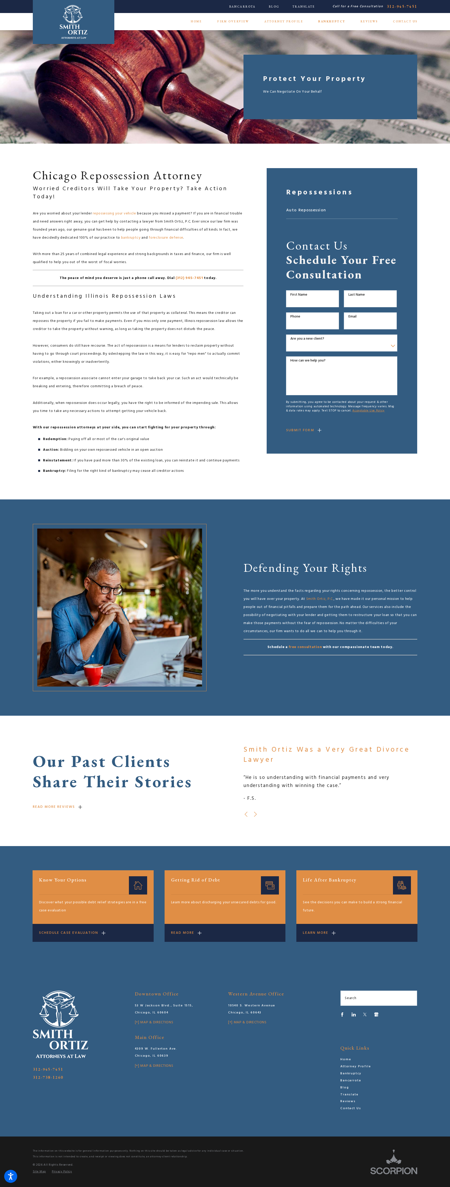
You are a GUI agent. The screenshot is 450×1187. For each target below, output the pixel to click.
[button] (10, 1176)
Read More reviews (54, 807)
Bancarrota (242, 6)
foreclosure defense (166, 238)
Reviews (348, 1101)
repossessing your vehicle (114, 214)
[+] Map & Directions (154, 1022)
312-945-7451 (402, 6)
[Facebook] (342, 1014)
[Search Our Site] (411, 998)
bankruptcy (131, 238)
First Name (298, 295)
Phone (295, 317)
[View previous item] (245, 814)
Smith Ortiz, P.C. (320, 599)
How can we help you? (308, 361)
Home (345, 1059)
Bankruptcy (350, 1073)
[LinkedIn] (354, 1014)
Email (352, 317)
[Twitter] (365, 1014)
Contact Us (350, 1108)
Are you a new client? (307, 339)
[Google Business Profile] (376, 1014)
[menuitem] (200, 22)
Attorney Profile (355, 1066)
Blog (274, 6)
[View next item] (255, 814)
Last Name (356, 295)
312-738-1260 (48, 1077)
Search (350, 998)
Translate (303, 6)
